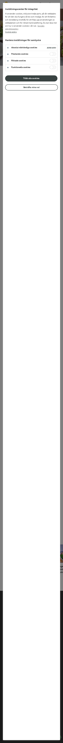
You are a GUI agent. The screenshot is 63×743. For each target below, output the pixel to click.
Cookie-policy (11, 32)
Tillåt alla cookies (31, 78)
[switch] (53, 54)
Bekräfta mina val (31, 87)
